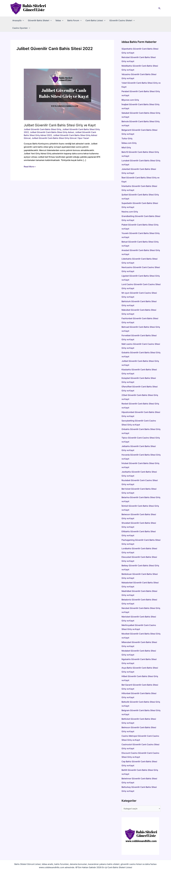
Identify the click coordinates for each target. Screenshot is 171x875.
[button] (159, 8)
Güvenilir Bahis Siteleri (38, 20)
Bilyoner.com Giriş (130, 100)
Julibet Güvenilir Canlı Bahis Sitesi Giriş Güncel (54, 138)
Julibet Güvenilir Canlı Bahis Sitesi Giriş (42, 129)
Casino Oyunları (20, 28)
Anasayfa (16, 20)
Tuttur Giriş (127, 138)
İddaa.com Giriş (129, 143)
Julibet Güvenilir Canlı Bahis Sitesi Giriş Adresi (52, 132)
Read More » (30, 166)
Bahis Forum (73, 20)
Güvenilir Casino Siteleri (120, 20)
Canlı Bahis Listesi (94, 20)
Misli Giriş (126, 147)
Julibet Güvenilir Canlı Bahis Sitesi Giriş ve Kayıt (60, 125)
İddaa (58, 20)
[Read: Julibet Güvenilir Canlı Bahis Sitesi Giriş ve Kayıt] (62, 94)
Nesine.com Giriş (130, 211)
